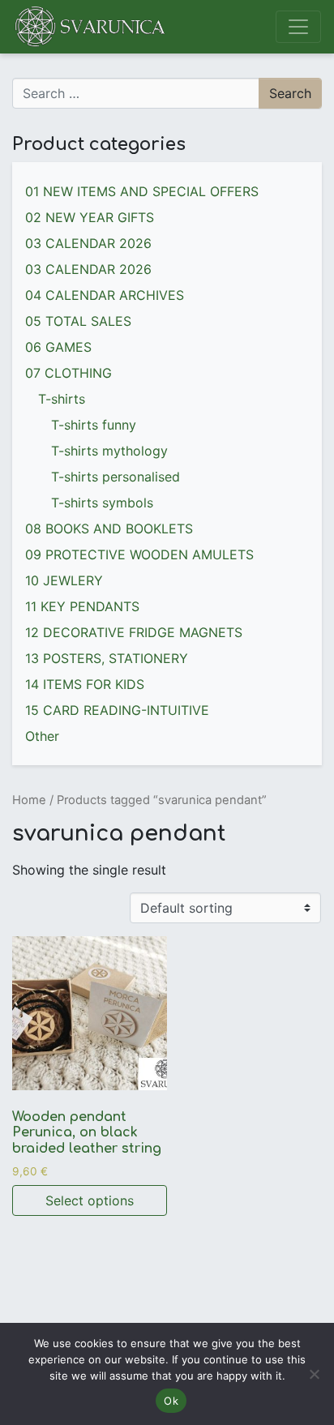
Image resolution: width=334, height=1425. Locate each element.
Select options (89, 1200)
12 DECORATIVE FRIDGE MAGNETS (133, 632)
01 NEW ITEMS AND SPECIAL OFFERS (142, 191)
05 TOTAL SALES (78, 321)
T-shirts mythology (109, 451)
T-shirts (61, 399)
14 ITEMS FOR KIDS (84, 684)
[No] (314, 1374)
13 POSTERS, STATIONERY (106, 658)
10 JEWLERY (64, 580)
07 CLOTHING (68, 373)
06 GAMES (58, 347)
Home (29, 800)
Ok (171, 1400)
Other (42, 736)
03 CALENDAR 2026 (88, 243)
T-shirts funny (93, 425)
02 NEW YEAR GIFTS (89, 217)
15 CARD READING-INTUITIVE (117, 710)
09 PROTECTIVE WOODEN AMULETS (139, 554)
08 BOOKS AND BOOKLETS (109, 528)
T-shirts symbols (102, 502)
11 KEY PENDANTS (82, 606)
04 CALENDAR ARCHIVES (104, 295)
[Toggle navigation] (298, 27)
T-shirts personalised (115, 477)
